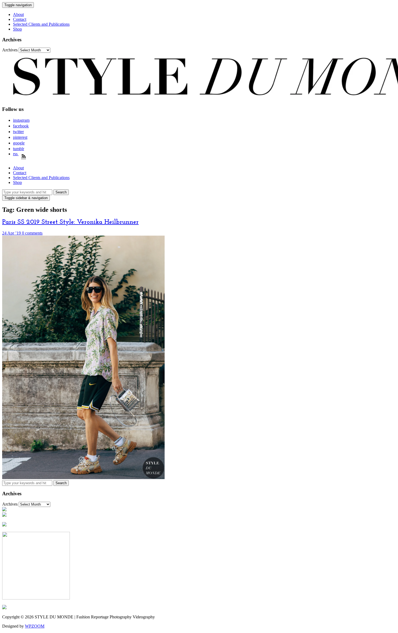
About (18, 14)
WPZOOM (34, 626)
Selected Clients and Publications (41, 24)
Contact (19, 19)
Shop (17, 29)
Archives (10, 50)
